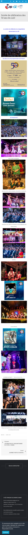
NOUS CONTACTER (14, 466)
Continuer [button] (5, 532)
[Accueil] (14, 8)
